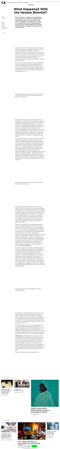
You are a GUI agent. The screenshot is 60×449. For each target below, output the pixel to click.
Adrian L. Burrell (49, 437)
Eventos (42, 1)
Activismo (3, 26)
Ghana (38, 414)
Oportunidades (37, 1)
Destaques (16, 392)
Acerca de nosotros (48, 1)
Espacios (20, 392)
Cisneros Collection (25, 245)
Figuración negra (34, 414)
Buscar (32, 1)
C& (3, 2)
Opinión (8, 420)
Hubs (54, 1)
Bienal (3, 23)
